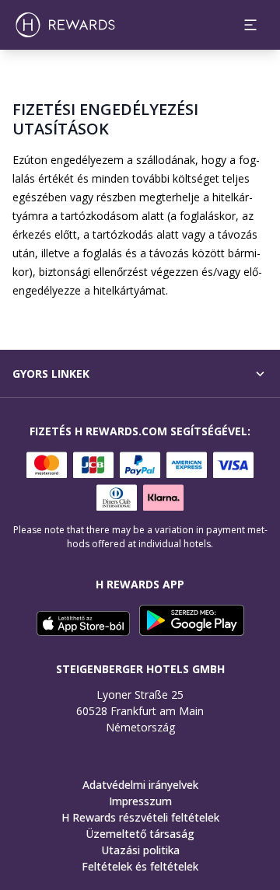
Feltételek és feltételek (140, 866)
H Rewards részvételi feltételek (140, 817)
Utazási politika (140, 850)
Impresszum (140, 801)
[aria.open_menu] (250, 25)
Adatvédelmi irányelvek (140, 784)
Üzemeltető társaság (140, 833)
